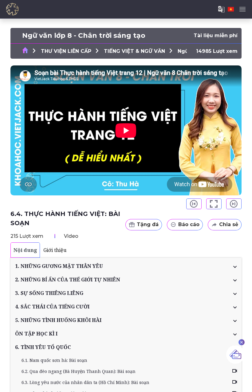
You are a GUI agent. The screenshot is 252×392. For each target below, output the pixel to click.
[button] (126, 266)
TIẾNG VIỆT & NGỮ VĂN (134, 51)
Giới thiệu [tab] (54, 250)
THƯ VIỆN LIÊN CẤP (66, 51)
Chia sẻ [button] (228, 224)
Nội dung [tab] (25, 250)
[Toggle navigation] (242, 9)
